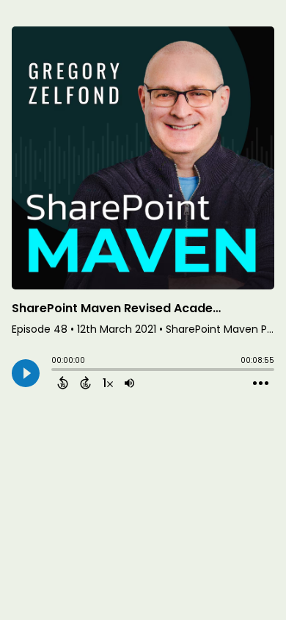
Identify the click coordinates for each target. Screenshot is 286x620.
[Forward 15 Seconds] (85, 383)
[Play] (26, 373)
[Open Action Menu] (260, 383)
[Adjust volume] (129, 383)
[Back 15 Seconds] (62, 383)
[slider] (55, 371)
